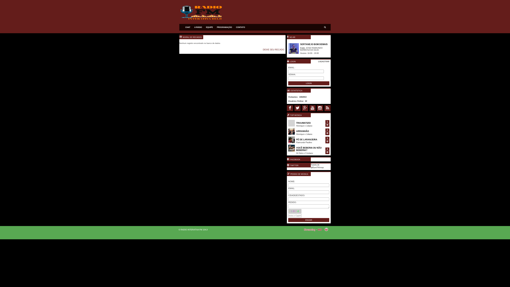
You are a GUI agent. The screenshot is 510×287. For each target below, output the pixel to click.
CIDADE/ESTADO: (296, 195)
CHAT (187, 27)
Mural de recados (192, 37)
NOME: (291, 181)
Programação (224, 27)
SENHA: (292, 74)
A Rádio (198, 27)
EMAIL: (291, 188)
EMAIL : (291, 67)
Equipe (209, 27)
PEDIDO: (292, 202)
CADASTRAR (323, 61)
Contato (240, 27)
